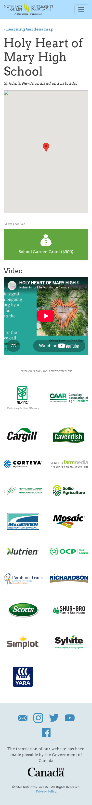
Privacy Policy (46, 791)
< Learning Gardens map (28, 29)
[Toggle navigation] (81, 9)
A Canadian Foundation (28, 13)
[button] (46, 147)
